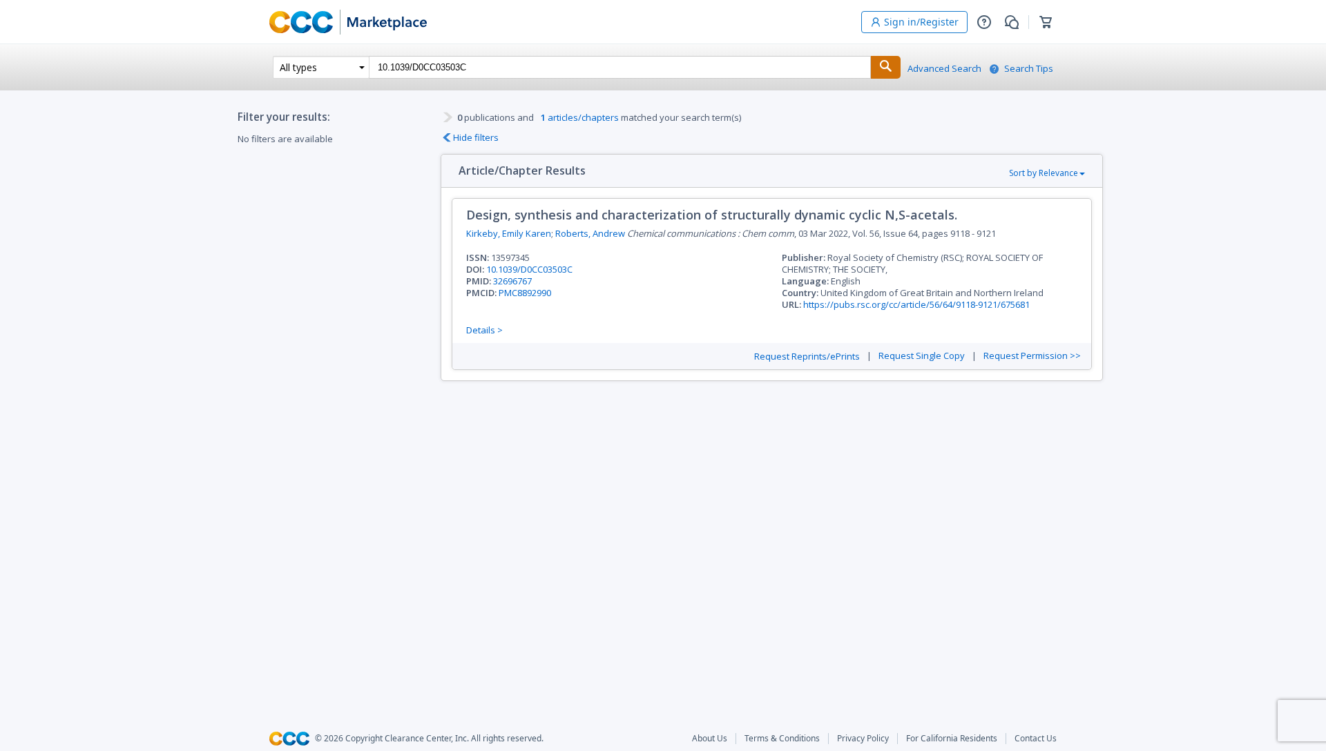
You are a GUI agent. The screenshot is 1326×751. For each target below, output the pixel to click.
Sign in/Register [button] (921, 21)
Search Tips (1028, 69)
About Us (709, 738)
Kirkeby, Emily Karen (508, 233)
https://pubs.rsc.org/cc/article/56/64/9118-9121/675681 (916, 304)
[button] (984, 22)
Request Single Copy (921, 356)
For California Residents (951, 738)
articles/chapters (580, 117)
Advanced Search (944, 69)
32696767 (512, 281)
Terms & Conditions (782, 738)
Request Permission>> (1032, 356)
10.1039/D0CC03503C (529, 269)
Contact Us (1036, 738)
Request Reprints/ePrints (807, 356)
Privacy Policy (863, 738)
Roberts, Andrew (590, 233)
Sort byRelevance (1043, 173)
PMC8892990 (525, 292)
